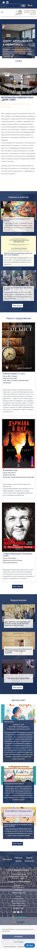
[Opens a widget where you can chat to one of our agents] (29, 945)
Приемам (18, 937)
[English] (31, 5)
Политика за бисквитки (10, 946)
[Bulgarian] (29, 5)
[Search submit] (23, 5)
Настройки (18, 942)
